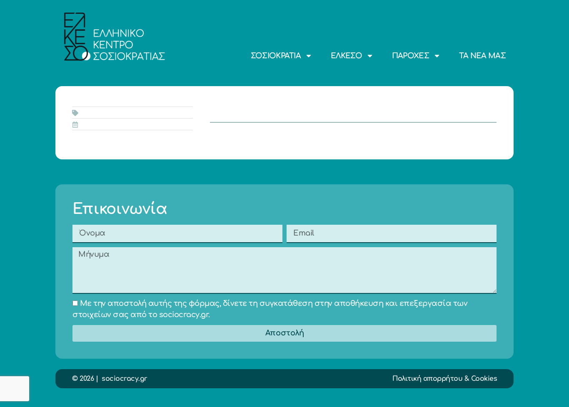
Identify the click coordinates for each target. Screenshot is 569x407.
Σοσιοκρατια (276, 56)
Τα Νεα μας (482, 56)
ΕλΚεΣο (346, 56)
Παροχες (410, 56)
